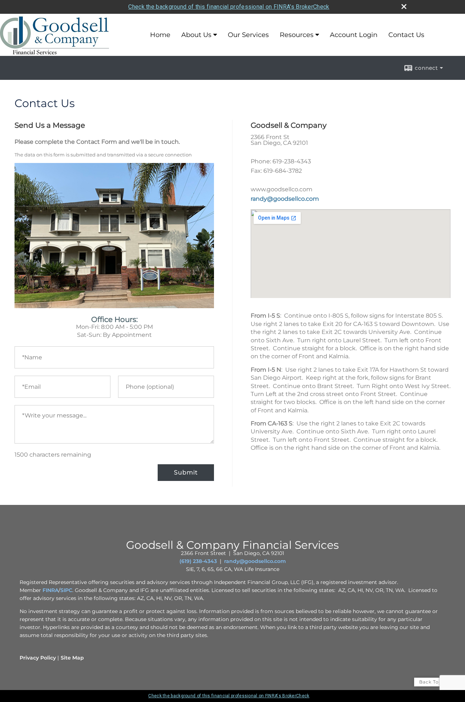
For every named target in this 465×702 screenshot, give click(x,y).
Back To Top (434, 682)
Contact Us (406, 35)
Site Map (72, 657)
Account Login (353, 35)
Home (160, 35)
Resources (297, 35)
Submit (186, 472)
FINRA (50, 590)
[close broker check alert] (404, 6)
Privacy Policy (38, 657)
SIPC (66, 590)
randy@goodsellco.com (285, 198)
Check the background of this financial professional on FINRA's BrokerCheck (228, 6)
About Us (196, 35)
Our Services (248, 35)
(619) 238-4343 (198, 561)
